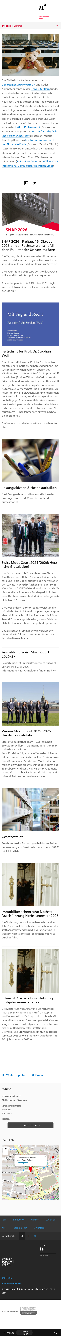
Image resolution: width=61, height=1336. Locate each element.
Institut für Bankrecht (27, 127)
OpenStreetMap (49, 1199)
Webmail (50, 1219)
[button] (30, 1169)
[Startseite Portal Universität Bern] (49, 11)
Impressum (7, 1277)
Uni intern (39, 1227)
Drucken (40, 1075)
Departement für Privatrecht (18, 84)
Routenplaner (22, 1162)
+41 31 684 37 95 (32, 1125)
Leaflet (41, 1199)
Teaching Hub (19, 1227)
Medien (35, 1219)
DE (21, 1235)
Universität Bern (40, 89)
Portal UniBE (26, 1332)
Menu (10, 1332)
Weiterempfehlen (16, 1075)
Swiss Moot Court (27, 161)
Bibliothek (18, 1219)
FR (28, 1235)
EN (34, 1235)
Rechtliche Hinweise (11, 1283)
